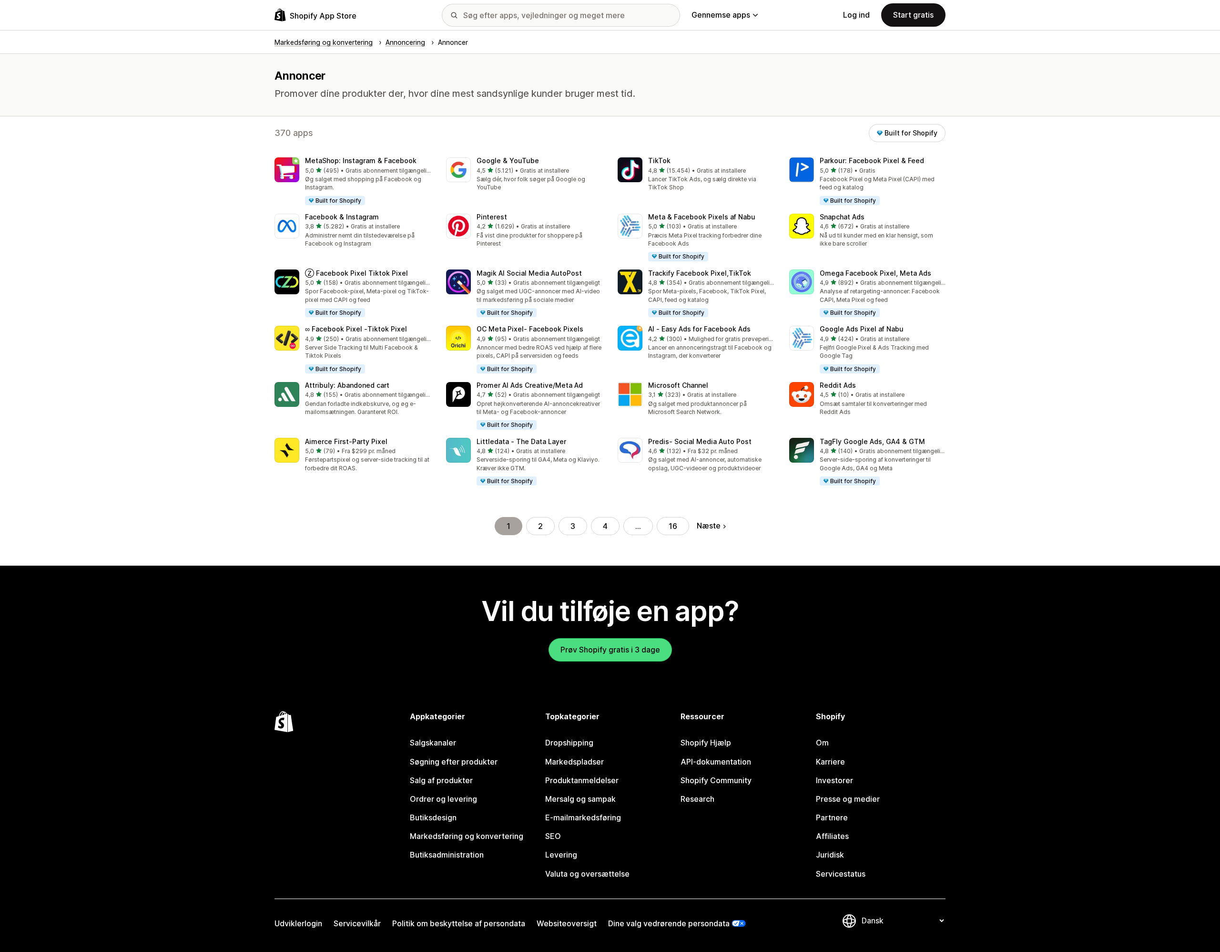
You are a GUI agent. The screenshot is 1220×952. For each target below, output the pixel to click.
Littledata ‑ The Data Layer (521, 441)
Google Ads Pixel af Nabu (862, 329)
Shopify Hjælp (706, 742)
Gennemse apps (720, 15)
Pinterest (492, 217)
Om (822, 742)
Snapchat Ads (842, 217)
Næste (709, 525)
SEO (553, 836)
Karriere (830, 761)
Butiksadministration (447, 854)
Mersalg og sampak (580, 799)
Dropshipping (569, 742)
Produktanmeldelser (582, 780)
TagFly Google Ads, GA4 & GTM (872, 441)
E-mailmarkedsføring (583, 817)
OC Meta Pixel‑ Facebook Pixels (530, 329)
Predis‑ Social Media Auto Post (700, 441)
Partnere (832, 817)
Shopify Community (716, 780)
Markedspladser (574, 761)
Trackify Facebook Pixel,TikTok (699, 273)
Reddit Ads (838, 385)
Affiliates (832, 836)
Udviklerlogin (298, 923)
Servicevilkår (357, 923)
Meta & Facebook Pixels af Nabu (701, 217)
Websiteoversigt (567, 923)
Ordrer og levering (443, 799)
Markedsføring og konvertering (466, 836)
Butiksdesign (433, 817)
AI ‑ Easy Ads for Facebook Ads (699, 329)
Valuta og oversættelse (587, 874)
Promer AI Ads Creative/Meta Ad (530, 385)
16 (673, 526)
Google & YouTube (508, 160)
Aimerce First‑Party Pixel (346, 441)
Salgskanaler (433, 742)
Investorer (834, 780)
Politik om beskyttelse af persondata (458, 923)
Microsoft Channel (678, 385)
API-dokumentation (716, 761)
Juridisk (830, 854)
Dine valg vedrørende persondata (669, 923)
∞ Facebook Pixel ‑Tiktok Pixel (356, 329)
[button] (352, 181)
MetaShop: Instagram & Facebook (361, 160)
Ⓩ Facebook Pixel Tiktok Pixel (356, 273)
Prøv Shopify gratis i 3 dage (610, 649)
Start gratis (913, 15)
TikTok (659, 160)
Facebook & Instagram (342, 217)
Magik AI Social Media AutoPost (529, 273)
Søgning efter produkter (454, 761)
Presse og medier (848, 799)
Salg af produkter (441, 780)
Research (697, 799)
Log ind (856, 15)
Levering (561, 854)
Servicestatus (840, 874)
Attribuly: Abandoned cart (347, 385)
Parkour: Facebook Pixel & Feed (872, 160)
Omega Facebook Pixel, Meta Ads (875, 273)
